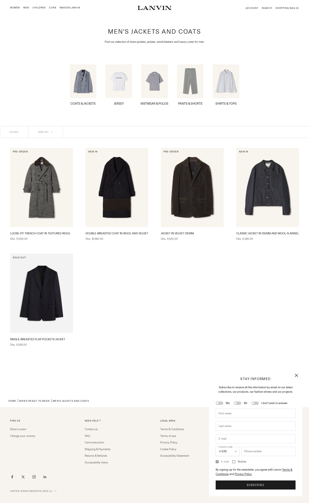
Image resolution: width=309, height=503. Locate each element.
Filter (14, 132)
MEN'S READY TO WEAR (34, 400)
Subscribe (255, 485)
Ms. (228, 403)
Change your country (22, 436)
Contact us (91, 429)
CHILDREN (39, 7)
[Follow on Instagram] (34, 477)
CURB (52, 7)
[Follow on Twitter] (23, 477)
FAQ (87, 436)
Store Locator (18, 429)
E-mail (225, 461)
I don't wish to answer (274, 403)
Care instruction (94, 442)
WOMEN (15, 7)
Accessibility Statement (174, 455)
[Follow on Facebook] (12, 477)
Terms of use (168, 436)
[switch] (219, 403)
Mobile (242, 461)
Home (12, 400)
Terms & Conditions (172, 429)
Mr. (246, 403)
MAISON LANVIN (70, 7)
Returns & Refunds (96, 455)
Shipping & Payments (98, 449)
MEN (26, 7)
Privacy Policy (243, 474)
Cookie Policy (168, 449)
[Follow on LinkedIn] (45, 477)
